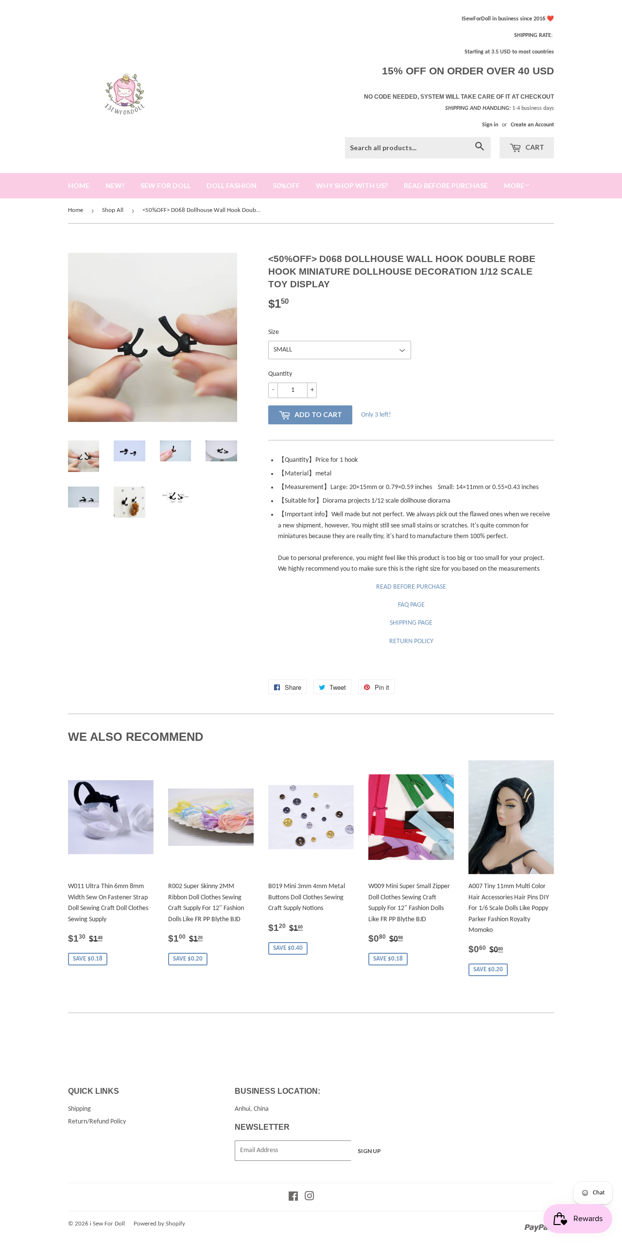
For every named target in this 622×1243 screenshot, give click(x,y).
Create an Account (532, 125)
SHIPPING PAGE (411, 623)
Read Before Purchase (446, 185)
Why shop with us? (352, 185)
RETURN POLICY (411, 641)
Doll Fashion (232, 185)
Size (273, 332)
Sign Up (369, 1151)
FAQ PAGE (411, 605)
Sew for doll (165, 185)
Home (75, 210)
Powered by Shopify (159, 1224)
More (514, 185)
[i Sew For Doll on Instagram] (309, 1198)
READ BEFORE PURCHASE (411, 587)
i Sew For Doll (107, 1224)
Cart (534, 147)
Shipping (79, 1109)
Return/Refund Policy (97, 1121)
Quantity (280, 374)
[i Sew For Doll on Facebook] (293, 1198)
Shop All (112, 210)
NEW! (114, 185)
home (78, 185)
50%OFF (286, 185)
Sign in (490, 125)
